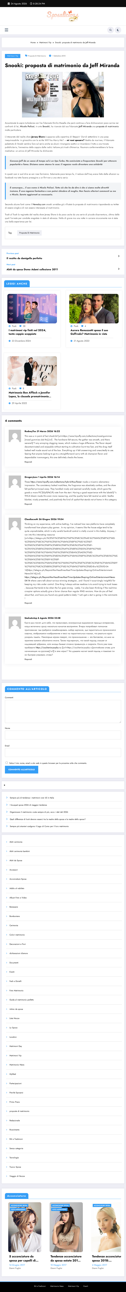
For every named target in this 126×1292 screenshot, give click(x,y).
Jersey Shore (38, 136)
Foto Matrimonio (16, 990)
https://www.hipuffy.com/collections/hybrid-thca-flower (56, 481)
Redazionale (15, 1120)
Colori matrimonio (17, 934)
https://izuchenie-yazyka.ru (48, 647)
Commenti (9, 697)
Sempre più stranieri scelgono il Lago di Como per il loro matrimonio (39, 826)
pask (14, 326)
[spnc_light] (118, 30)
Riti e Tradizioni (16, 1139)
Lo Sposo (14, 1027)
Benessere (14, 906)
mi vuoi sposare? (75, 140)
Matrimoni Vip (12, 56)
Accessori (14, 869)
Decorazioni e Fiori (18, 944)
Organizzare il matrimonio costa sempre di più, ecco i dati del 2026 (39, 812)
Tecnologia (14, 1157)
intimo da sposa (16, 1009)
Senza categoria (16, 1148)
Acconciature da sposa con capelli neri (105, 1258)
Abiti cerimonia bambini (20, 851)
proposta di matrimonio (37, 56)
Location (13, 1037)
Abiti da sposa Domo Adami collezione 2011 (32, 269)
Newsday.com (39, 204)
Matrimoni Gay (16, 1046)
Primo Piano (15, 1102)
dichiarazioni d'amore (19, 953)
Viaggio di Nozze (17, 1176)
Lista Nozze (14, 1018)
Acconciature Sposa (18, 879)
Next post (11, 264)
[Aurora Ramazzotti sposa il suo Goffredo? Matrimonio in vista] (94, 308)
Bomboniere (15, 916)
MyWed (13, 1074)
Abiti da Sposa (16, 860)
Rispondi (28, 461)
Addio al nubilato (17, 888)
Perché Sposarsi (16, 1092)
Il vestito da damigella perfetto (24, 258)
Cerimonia (14, 925)
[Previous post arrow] (118, 256)
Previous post (13, 253)
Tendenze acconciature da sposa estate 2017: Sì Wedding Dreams (22, 1258)
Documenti (14, 962)
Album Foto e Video (18, 897)
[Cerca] (110, 30)
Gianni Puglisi (13, 1268)
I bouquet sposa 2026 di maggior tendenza (28, 805)
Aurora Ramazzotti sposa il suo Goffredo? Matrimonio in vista (89, 332)
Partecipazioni (15, 1083)
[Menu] (6, 29)
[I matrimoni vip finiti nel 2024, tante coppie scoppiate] (32, 308)
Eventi (12, 971)
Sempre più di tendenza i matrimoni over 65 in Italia (32, 797)
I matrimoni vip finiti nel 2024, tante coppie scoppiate (27, 332)
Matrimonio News (17, 1064)
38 (24, 326)
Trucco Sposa (15, 1166)
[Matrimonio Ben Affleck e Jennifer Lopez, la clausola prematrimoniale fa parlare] (32, 370)
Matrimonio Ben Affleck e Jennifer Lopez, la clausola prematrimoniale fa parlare (30, 394)
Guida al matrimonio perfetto (22, 999)
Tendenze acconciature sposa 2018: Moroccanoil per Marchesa (63, 1258)
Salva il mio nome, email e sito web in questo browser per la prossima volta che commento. (48, 763)
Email (7, 745)
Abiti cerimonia (16, 841)
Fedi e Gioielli (15, 981)
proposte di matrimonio (19, 1111)
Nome (7, 728)
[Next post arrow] (118, 269)
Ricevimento (15, 1129)
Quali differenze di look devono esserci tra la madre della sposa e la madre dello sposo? (48, 819)
